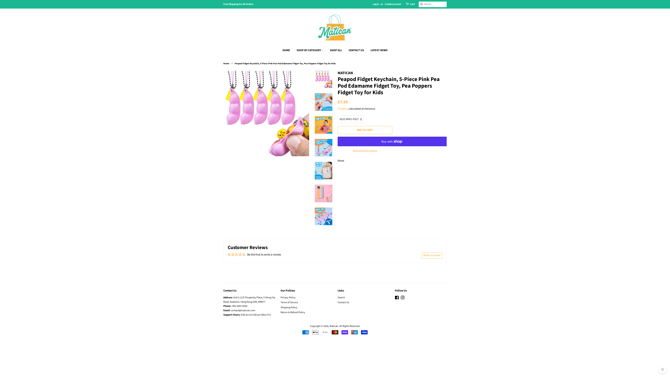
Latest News (379, 50)
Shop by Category (309, 50)
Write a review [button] (431, 255)
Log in (376, 4)
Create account (393, 4)
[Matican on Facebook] (397, 298)
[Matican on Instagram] (402, 298)
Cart (412, 4)
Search (341, 297)
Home (286, 50)
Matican (334, 326)
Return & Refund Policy (293, 312)
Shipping (343, 109)
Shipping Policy (289, 307)
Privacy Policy (288, 297)
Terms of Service (289, 302)
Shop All (336, 50)
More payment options (365, 151)
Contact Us (356, 50)
